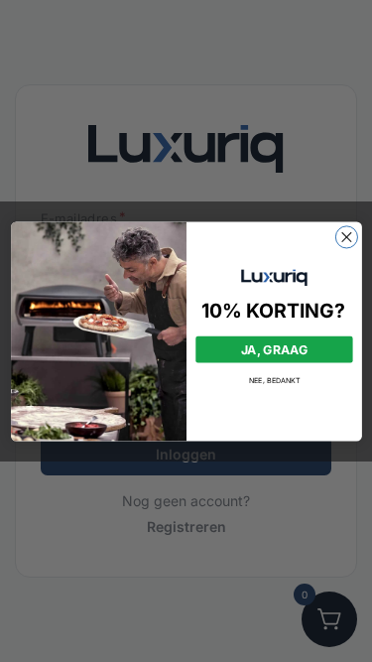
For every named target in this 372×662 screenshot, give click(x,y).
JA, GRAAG (273, 348)
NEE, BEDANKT (274, 379)
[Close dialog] (346, 236)
